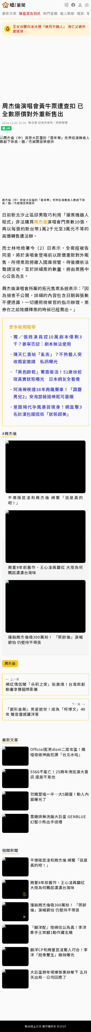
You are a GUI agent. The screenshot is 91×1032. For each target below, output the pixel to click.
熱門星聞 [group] (50, 13)
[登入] (80, 5)
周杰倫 (40, 222)
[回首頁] (17, 5)
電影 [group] (80, 13)
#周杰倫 (9, 433)
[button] (73, 5)
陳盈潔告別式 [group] (30, 13)
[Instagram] (66, 5)
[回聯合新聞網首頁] (5, 5)
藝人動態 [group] (67, 13)
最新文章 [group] (9, 13)
